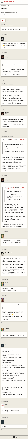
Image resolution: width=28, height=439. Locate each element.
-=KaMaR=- (8, 298)
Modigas (7, 235)
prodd (6, 404)
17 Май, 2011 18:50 (6, 14)
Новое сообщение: (6, 12)
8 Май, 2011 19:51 (4, 109)
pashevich (14, 12)
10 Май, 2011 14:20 (4, 341)
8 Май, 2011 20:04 (4, 231)
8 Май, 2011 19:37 (4, 34)
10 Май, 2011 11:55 (4, 295)
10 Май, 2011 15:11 (4, 432)
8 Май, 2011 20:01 (4, 175)
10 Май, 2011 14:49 (4, 401)
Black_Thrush (8, 252)
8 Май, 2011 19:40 (4, 52)
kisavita (7, 55)
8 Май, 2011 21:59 (4, 249)
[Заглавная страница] (9, 1)
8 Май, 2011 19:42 (4, 80)
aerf (12, 139)
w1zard (6, 38)
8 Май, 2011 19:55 (4, 131)
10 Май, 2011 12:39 (4, 324)
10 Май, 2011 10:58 (4, 279)
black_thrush (14, 304)
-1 (5, 344)
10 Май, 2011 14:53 (4, 417)
